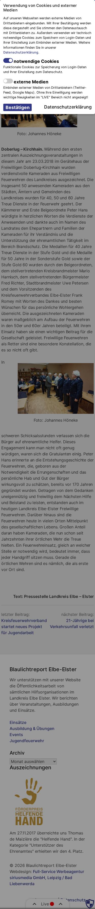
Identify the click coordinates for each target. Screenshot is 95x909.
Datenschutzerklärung (20, 52)
